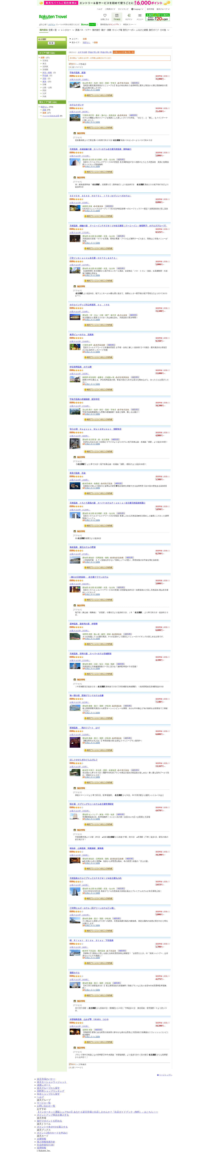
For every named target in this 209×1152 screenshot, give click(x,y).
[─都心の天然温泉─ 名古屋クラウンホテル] (120, 588)
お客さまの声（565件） (79, 631)
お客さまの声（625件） (79, 702)
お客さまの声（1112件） (80, 156)
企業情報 (41, 1139)
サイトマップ (123, 9)
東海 (44, 81)
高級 (44, 110)
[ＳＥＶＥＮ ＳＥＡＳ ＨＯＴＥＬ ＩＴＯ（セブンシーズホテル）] (108, 206)
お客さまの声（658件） (79, 203)
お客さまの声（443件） (79, 885)
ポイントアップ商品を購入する (53, 1115)
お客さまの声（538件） (79, 79)
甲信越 (45, 75)
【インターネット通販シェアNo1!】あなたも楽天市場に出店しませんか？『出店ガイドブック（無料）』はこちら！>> (97, 1112)
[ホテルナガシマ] (132, 116)
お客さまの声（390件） (79, 855)
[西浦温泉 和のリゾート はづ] (127, 738)
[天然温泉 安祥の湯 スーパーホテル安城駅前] (119, 664)
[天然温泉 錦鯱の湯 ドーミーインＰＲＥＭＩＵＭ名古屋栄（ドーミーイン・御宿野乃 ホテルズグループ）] (120, 236)
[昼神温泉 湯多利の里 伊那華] (127, 634)
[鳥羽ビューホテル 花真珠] (110, 345)
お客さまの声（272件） (79, 554)
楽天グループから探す (48, 1088)
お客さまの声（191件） (79, 1026)
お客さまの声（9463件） (80, 584)
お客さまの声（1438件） (80, 735)
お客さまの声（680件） (79, 436)
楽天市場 (150, 9)
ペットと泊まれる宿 (51, 116)
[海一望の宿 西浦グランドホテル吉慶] (127, 706)
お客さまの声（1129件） (80, 510)
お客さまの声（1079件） (80, 265)
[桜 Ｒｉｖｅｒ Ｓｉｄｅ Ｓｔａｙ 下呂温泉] (121, 951)
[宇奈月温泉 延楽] (134, 83)
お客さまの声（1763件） (80, 233)
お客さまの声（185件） (79, 374)
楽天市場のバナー (46, 1079)
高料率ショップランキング (50, 1091)
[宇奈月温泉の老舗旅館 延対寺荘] (134, 410)
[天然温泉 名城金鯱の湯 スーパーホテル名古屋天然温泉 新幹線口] (120, 160)
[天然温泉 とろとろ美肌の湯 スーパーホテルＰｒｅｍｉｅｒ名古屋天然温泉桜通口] (120, 514)
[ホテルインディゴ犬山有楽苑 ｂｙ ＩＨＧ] (132, 315)
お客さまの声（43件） (79, 767)
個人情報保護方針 (46, 1142)
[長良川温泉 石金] (117, 484)
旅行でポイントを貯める (49, 1121)
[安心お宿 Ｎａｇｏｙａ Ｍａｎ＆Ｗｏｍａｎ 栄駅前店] (114, 440)
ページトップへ (165, 1075)
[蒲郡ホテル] (116, 983)
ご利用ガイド (110, 9)
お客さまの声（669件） (79, 980)
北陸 (44, 78)
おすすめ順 (82, 52)
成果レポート (44, 1085)
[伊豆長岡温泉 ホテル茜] (134, 378)
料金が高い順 (106, 52)
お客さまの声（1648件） (80, 341)
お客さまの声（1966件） (80, 811)
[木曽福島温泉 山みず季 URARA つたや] (97, 1030)
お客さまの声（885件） (79, 112)
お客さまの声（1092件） (80, 915)
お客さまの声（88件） (79, 947)
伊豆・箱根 (47, 72)
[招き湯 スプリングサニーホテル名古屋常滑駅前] (119, 815)
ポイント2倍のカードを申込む (52, 1133)
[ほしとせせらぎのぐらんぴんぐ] (134, 770)
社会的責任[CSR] (45, 1145)
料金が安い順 (93, 52)
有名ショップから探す (48, 1094)
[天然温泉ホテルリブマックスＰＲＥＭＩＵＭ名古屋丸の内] (120, 889)
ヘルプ (99, 9)
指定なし (86, 42)
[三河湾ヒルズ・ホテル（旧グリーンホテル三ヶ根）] (116, 919)
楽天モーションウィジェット (52, 1082)
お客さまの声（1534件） (80, 406)
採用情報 (41, 1148)
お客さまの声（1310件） (80, 660)
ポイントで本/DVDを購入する (52, 1127)
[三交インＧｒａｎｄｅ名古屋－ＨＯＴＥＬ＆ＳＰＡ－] (120, 269)
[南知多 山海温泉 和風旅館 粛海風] (128, 859)
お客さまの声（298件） (79, 480)
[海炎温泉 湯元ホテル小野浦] (128, 558)
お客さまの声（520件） (79, 312)
